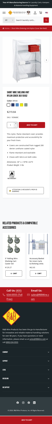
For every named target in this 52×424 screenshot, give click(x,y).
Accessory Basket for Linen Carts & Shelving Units (37, 261)
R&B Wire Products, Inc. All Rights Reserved (29, 410)
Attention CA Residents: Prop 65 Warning (24, 190)
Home (7, 28)
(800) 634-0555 (12, 342)
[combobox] (32, 20)
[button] (4, 12)
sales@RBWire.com (37, 339)
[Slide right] (46, 60)
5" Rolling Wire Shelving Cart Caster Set (11, 261)
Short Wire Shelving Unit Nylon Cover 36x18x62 (29, 28)
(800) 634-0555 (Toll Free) (14, 295)
